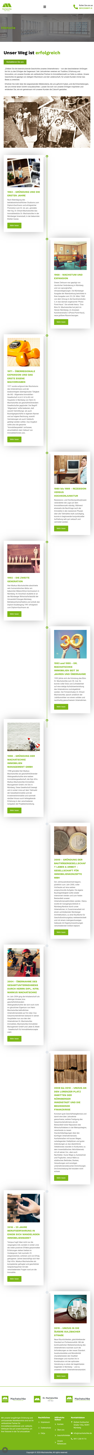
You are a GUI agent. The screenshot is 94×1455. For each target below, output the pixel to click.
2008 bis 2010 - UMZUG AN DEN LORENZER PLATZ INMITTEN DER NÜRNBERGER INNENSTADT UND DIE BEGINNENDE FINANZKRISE (70, 1098)
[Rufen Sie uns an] (75, 7)
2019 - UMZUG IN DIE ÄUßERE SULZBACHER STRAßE (67, 1332)
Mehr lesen (14, 225)
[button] (45, 7)
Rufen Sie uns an (86, 5)
